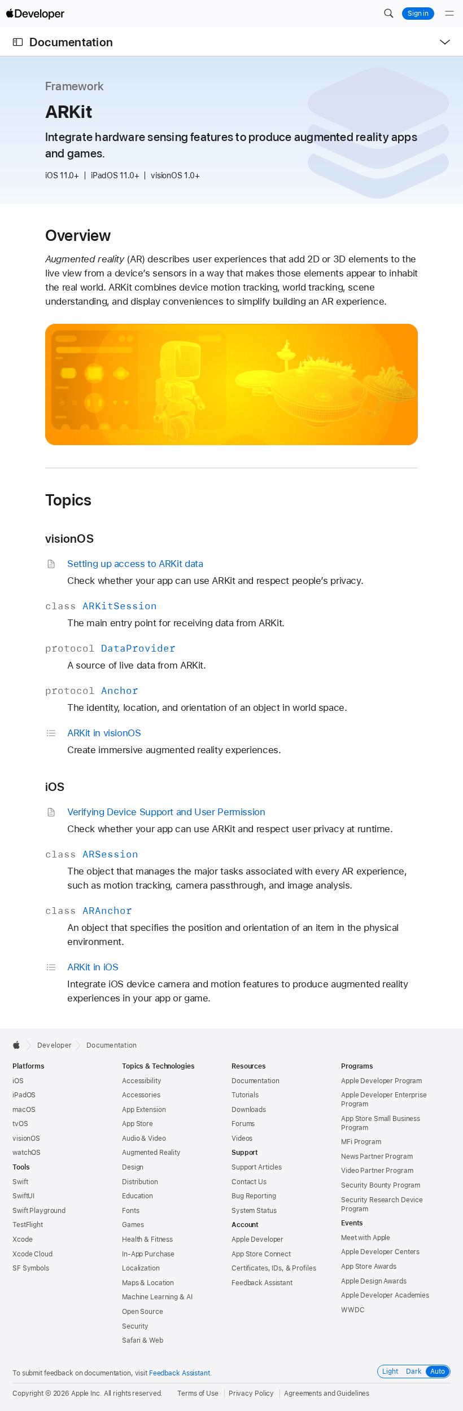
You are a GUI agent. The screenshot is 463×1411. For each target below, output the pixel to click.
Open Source (142, 1312)
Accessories (141, 1095)
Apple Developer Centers (380, 1252)
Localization (141, 1268)
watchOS (26, 1153)
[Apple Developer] (35, 13)
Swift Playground (38, 1211)
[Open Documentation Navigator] (18, 42)
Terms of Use (198, 1393)
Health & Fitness (147, 1239)
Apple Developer (257, 1239)
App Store (137, 1124)
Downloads (248, 1110)
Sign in (418, 13)
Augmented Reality (151, 1153)
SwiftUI (23, 1196)
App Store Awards (368, 1267)
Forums (243, 1124)
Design (132, 1167)
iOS (55, 787)
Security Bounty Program (380, 1185)
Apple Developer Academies (385, 1295)
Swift (20, 1182)
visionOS (69, 538)
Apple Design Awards (374, 1281)
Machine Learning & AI (157, 1297)
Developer (54, 1045)
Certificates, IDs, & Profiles (273, 1268)
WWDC (353, 1310)
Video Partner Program (377, 1171)
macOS (23, 1110)
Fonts (130, 1211)
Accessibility (141, 1081)
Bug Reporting (253, 1196)
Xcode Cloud (32, 1254)
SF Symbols (30, 1268)
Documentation (71, 42)
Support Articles (256, 1167)
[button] (388, 13)
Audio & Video (143, 1138)
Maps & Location (148, 1283)
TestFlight (27, 1225)
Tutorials (245, 1095)
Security (135, 1326)
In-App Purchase (148, 1254)
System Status (253, 1211)
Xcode (22, 1239)
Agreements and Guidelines (326, 1393)
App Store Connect (261, 1254)
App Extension (143, 1110)
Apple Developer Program (381, 1081)
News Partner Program (377, 1157)
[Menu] (449, 13)
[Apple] (19, 1045)
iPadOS (24, 1095)
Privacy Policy (251, 1393)
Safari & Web (142, 1340)
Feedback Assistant (261, 1283)
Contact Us (249, 1182)
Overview (78, 235)
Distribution (140, 1182)
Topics (68, 500)
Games (132, 1225)
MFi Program (361, 1142)
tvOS (20, 1124)
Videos (241, 1138)
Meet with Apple (365, 1238)
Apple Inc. (86, 1393)
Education (137, 1196)
